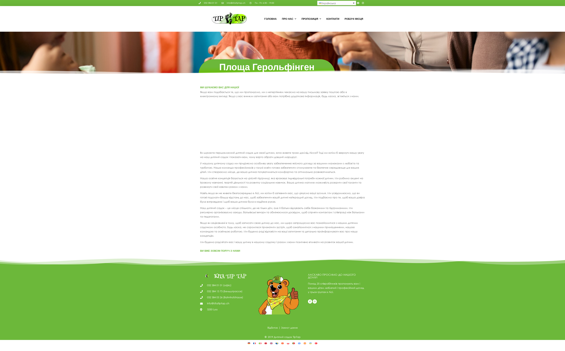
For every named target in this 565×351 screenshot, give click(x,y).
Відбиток (272, 327)
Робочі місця (354, 18)
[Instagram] (363, 3)
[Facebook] (358, 3)
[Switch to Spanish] (305, 343)
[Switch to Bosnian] (277, 343)
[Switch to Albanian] (266, 343)
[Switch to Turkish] (316, 343)
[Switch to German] (249, 343)
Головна (270, 18)
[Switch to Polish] (288, 343)
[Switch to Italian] (260, 343)
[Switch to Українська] (310, 343)
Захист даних (289, 327)
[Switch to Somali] (299, 343)
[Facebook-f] (310, 301)
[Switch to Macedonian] (282, 343)
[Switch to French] (254, 343)
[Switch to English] (271, 343)
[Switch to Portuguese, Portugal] (293, 343)
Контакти (332, 18)
